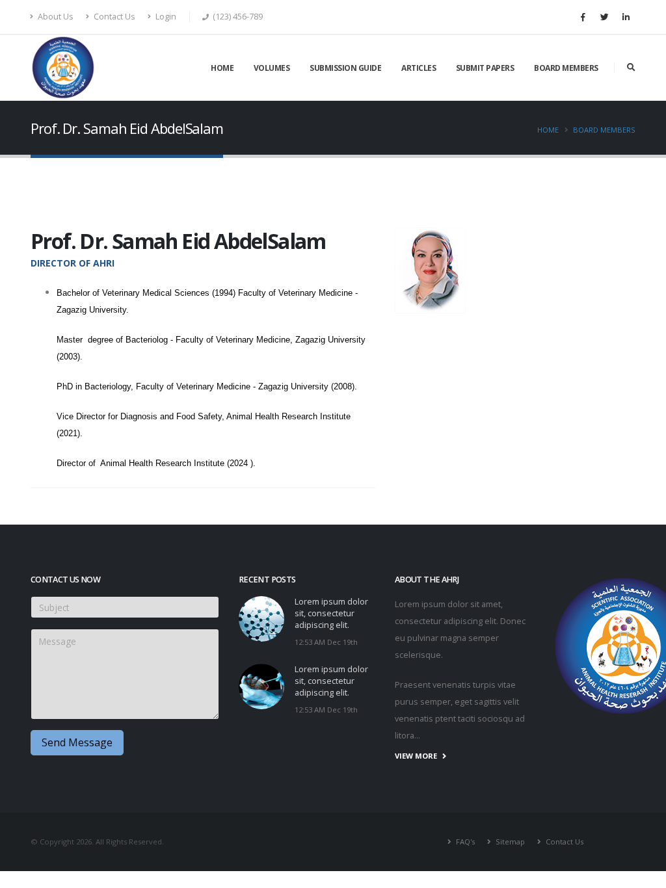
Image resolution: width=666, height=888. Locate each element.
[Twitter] (604, 17)
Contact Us (113, 16)
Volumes (272, 67)
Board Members (566, 67)
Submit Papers (485, 67)
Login (164, 16)
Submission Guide (345, 67)
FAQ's (464, 841)
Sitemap (509, 841)
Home (222, 67)
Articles (418, 67)
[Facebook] (583, 17)
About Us (54, 16)
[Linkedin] (626, 17)
